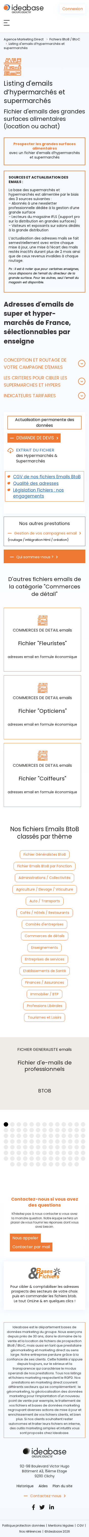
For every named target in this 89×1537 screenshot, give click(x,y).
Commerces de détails (45, 935)
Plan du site (62, 1486)
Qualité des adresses (36, 483)
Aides (43, 1486)
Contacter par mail (31, 1247)
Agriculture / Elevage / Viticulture (44, 889)
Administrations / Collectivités (44, 877)
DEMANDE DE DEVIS (35, 438)
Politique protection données (23, 1525)
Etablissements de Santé (44, 970)
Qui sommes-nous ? (34, 557)
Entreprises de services (44, 959)
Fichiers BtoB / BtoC (64, 39)
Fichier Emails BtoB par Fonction (44, 866)
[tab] (44, 363)
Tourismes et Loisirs (44, 1017)
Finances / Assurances (44, 982)
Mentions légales (61, 1525)
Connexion (72, 9)
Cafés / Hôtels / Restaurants (44, 912)
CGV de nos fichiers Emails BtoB (47, 477)
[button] (44, 363)
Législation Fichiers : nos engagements (38, 493)
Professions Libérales (44, 1005)
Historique (25, 1486)
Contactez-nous (45, 1496)
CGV (80, 1525)
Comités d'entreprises (44, 924)
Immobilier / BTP (44, 994)
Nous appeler (25, 1238)
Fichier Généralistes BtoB (44, 854)
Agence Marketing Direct (24, 39)
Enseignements (44, 947)
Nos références (30, 1531)
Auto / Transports (44, 901)
